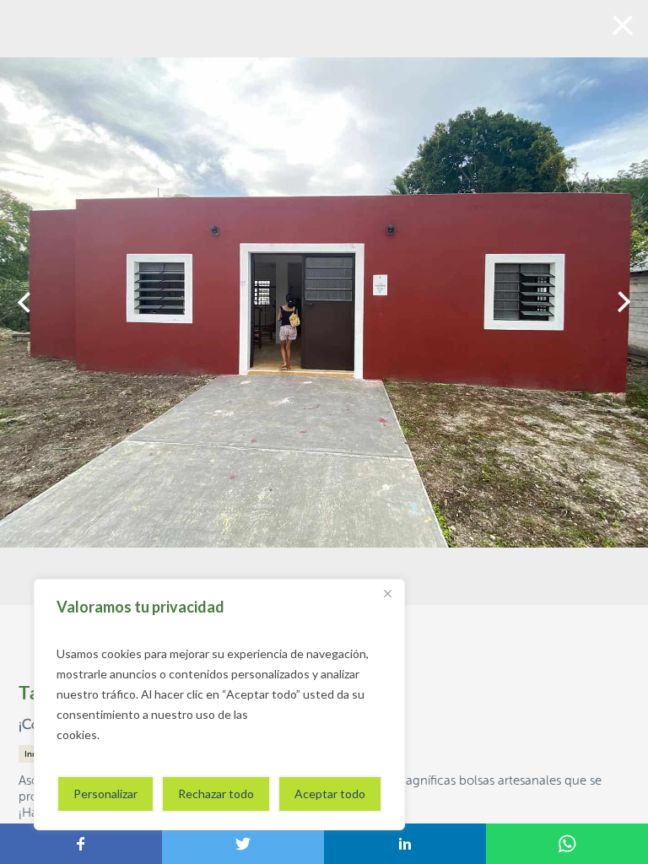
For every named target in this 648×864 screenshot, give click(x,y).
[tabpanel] (324, 302)
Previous (24, 302)
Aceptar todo (329, 793)
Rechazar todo (216, 793)
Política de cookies (152, 734)
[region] (219, 704)
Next (624, 302)
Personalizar (105, 793)
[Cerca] (387, 593)
